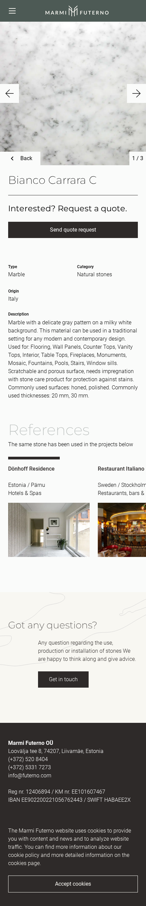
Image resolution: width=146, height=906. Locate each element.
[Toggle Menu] (12, 11)
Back (26, 158)
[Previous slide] (9, 93)
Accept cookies (73, 884)
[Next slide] (136, 93)
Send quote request (73, 229)
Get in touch (63, 679)
